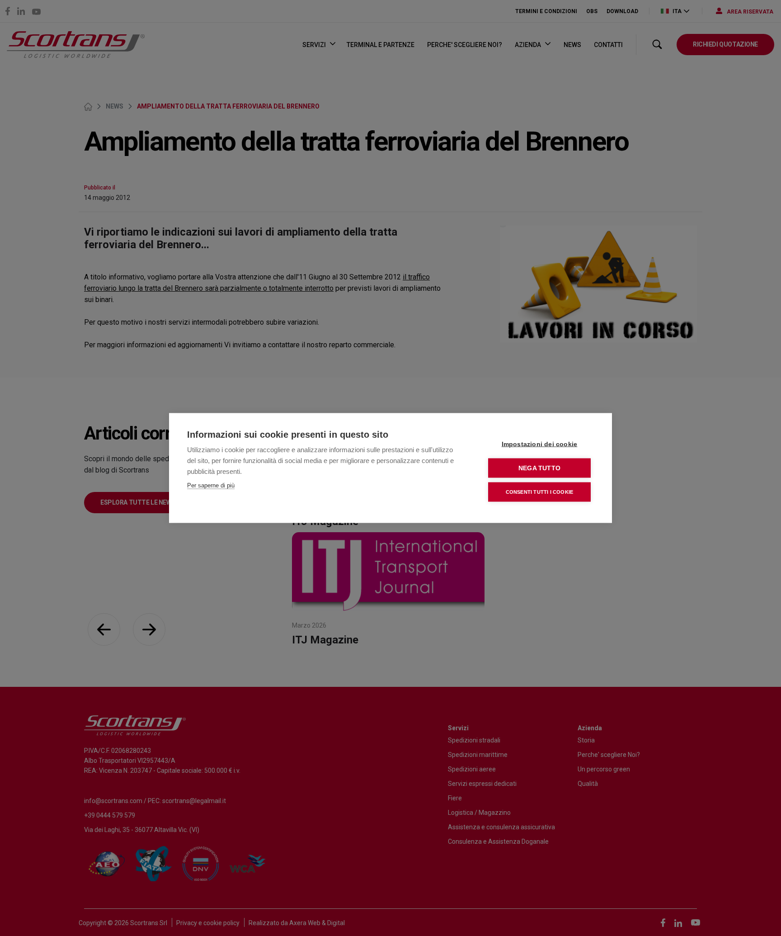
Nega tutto (539, 468)
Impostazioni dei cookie (540, 444)
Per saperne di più (211, 485)
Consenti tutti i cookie (540, 492)
